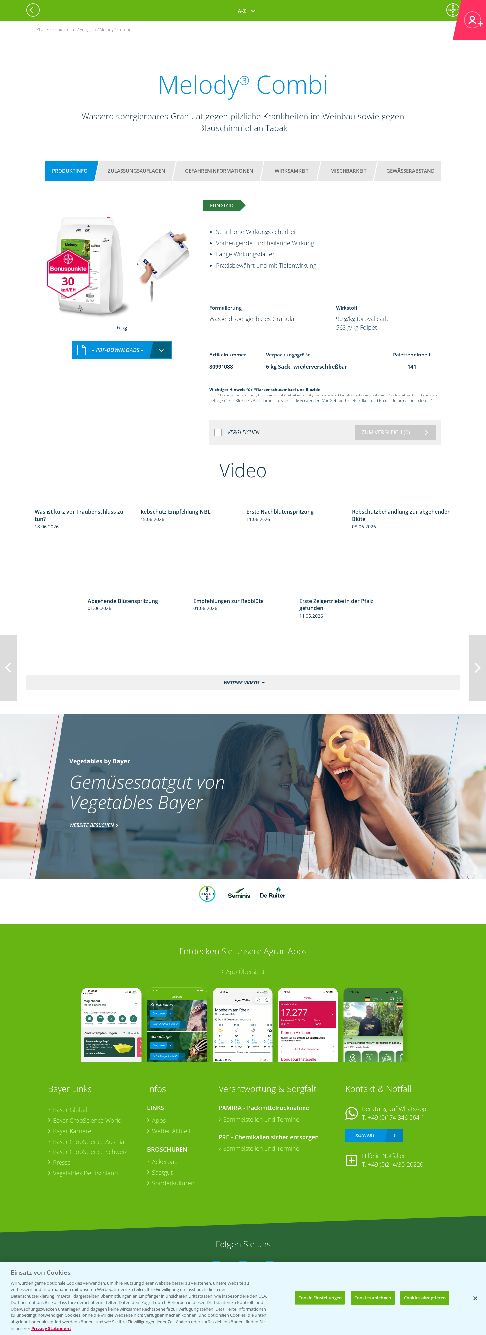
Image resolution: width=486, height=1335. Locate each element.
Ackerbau (165, 1162)
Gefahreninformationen (219, 170)
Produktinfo (70, 170)
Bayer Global (70, 1110)
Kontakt (365, 1135)
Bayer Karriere (72, 1131)
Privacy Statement (51, 1328)
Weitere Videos (241, 682)
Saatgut (162, 1172)
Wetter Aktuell (171, 1131)
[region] (243, 1298)
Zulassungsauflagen (136, 170)
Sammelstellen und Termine (261, 1119)
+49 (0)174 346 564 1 (396, 1117)
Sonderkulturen (173, 1183)
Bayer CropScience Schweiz (90, 1152)
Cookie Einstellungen (320, 1298)
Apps (159, 1120)
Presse (62, 1162)
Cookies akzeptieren (425, 1298)
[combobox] (122, 350)
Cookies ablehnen (372, 1298)
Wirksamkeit (291, 170)
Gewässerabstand (410, 170)
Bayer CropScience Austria (88, 1142)
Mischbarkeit (348, 170)
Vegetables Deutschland (85, 1173)
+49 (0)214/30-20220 (395, 1164)
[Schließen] (475, 1298)
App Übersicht (245, 972)
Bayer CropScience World (87, 1120)
